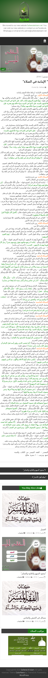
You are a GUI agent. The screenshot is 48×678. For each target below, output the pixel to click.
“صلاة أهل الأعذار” (39, 477)
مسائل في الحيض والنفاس (34, 618)
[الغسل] (24, 510)
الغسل (43, 529)
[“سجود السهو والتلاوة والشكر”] (24, 554)
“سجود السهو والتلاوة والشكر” (34, 470)
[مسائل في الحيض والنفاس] (24, 598)
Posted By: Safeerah (38, 87)
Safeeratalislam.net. (35, 25)
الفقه (3, 69)
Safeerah (28, 577)
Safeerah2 (29, 533)
